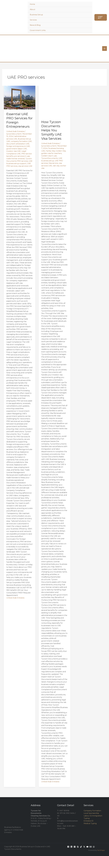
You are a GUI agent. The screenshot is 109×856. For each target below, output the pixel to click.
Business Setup (36, 15)
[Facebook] (68, 847)
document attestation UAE (17, 144)
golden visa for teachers (51, 153)
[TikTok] (81, 847)
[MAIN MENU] (104, 48)
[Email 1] (91, 847)
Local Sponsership (91, 813)
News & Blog (35, 25)
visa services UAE (25, 166)
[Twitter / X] (84, 847)
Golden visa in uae (49, 156)
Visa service (53, 163)
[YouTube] (87, 847)
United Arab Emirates (15, 131)
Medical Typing (90, 823)
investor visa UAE (13, 151)
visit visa (56, 166)
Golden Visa (61, 151)
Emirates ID (88, 821)
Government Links (38, 30)
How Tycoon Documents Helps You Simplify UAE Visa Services (51, 130)
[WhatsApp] (94, 847)
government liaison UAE (16, 149)
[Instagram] (75, 847)
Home (32, 4)
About (32, 9)
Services (33, 20)
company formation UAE (21, 141)
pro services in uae (22, 156)
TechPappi (101, 850)
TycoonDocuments (49, 158)
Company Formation (92, 811)
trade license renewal (15, 159)
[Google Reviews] (78, 847)
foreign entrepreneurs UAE (18, 146)
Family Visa (50, 151)
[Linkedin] (71, 847)
